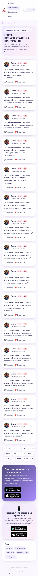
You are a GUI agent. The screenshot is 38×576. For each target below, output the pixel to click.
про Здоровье (10, 557)
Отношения (10, 553)
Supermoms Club (7, 23)
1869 (30, 453)
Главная (11, 3)
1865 (32, 449)
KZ (30, 10)
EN (34, 10)
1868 (23, 453)
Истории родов (22, 553)
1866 (8, 453)
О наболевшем (20, 548)
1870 (7, 458)
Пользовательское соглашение (19, 574)
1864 (25, 449)
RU (25, 10)
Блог (10, 16)
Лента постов (13, 8)
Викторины (12, 12)
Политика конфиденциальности (19, 571)
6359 (26, 458)
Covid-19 (9, 548)
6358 (19, 458)
